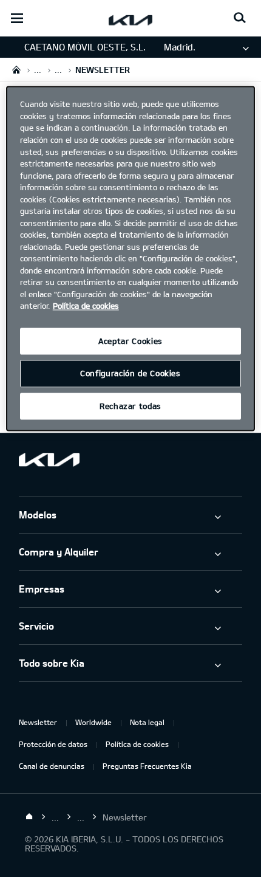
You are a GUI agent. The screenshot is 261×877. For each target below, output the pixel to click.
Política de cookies (137, 744)
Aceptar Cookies (130, 341)
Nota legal (147, 722)
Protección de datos (53, 744)
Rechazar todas (130, 406)
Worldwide (93, 722)
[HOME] (16, 70)
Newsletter (38, 722)
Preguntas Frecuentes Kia (147, 766)
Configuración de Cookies (130, 374)
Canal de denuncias (51, 766)
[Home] (29, 817)
